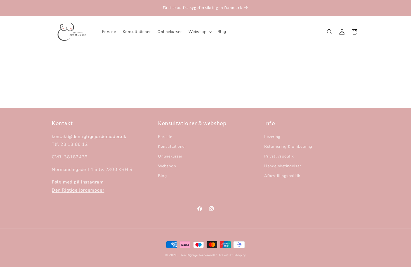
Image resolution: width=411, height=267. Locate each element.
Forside (165, 136)
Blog (162, 176)
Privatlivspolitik (279, 156)
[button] (199, 32)
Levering (272, 136)
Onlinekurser (170, 156)
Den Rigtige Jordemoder (78, 190)
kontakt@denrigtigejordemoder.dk (89, 137)
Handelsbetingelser (282, 166)
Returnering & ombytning (288, 146)
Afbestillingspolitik (282, 176)
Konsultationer (172, 146)
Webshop (167, 166)
